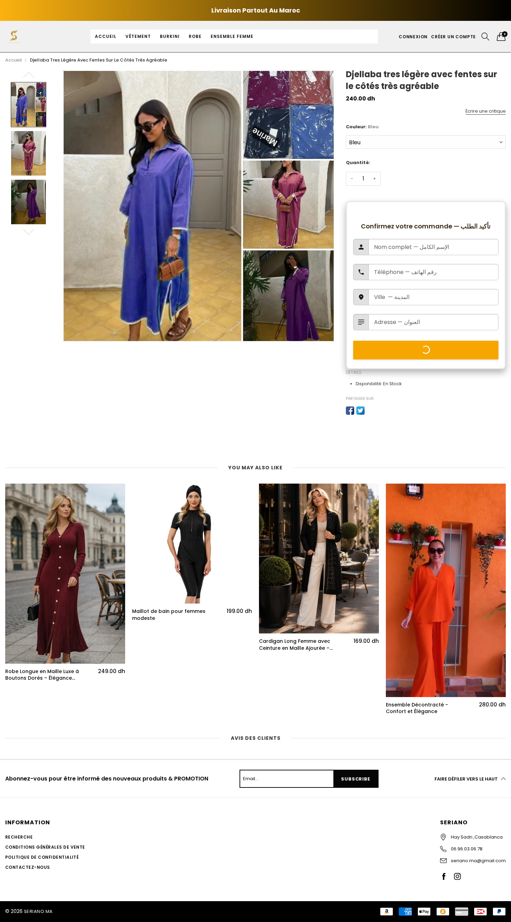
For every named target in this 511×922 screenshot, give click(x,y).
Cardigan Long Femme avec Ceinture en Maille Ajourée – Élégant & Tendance (294, 645)
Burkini (170, 36)
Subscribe (355, 779)
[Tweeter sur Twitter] (360, 410)
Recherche (19, 837)
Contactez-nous (27, 867)
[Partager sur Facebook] (350, 410)
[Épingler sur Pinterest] (371, 410)
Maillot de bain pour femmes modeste (168, 615)
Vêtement (138, 36)
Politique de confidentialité (42, 857)
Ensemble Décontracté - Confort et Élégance (417, 708)
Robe (195, 36)
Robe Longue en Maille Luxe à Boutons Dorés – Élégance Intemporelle (42, 675)
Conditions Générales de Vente (45, 847)
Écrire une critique (485, 111)
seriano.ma (38, 911)
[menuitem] (105, 36)
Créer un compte (453, 37)
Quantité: (358, 162)
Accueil (105, 36)
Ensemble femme (232, 36)
